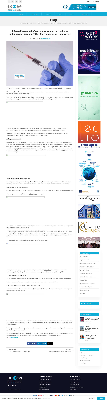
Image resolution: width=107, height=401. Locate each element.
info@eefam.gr (45, 389)
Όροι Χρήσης (73, 389)
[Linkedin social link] (20, 1)
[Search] (98, 7)
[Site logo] (15, 7)
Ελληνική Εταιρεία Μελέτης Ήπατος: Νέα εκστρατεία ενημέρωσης (92, 320)
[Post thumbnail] (82, 320)
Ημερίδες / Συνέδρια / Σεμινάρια (87, 283)
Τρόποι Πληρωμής (74, 384)
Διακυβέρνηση (83, 358)
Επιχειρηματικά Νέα (84, 260)
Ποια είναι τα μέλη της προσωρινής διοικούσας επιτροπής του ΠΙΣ (91, 337)
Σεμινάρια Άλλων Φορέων (86, 287)
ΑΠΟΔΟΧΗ (101, 398)
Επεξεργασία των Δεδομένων (77, 387)
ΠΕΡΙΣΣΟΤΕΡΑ (92, 398)
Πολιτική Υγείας (45, 38)
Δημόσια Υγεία (83, 280)
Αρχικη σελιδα (23, 23)
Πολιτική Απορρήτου (75, 379)
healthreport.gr (14, 337)
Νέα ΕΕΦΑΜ (82, 293)
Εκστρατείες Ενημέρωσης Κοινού (87, 276)
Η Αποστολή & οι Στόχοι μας (86, 355)
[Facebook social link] (9, 1)
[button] (32, 343)
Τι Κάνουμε (82, 352)
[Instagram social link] (12, 1)
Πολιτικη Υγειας (32, 23)
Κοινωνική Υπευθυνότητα (86, 273)
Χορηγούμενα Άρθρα (84, 290)
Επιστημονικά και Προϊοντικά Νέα (88, 263)
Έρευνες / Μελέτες (84, 270)
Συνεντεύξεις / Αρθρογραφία (87, 266)
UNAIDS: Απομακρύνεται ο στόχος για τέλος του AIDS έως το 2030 (91, 328)
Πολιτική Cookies (74, 382)
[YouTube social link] (16, 1)
